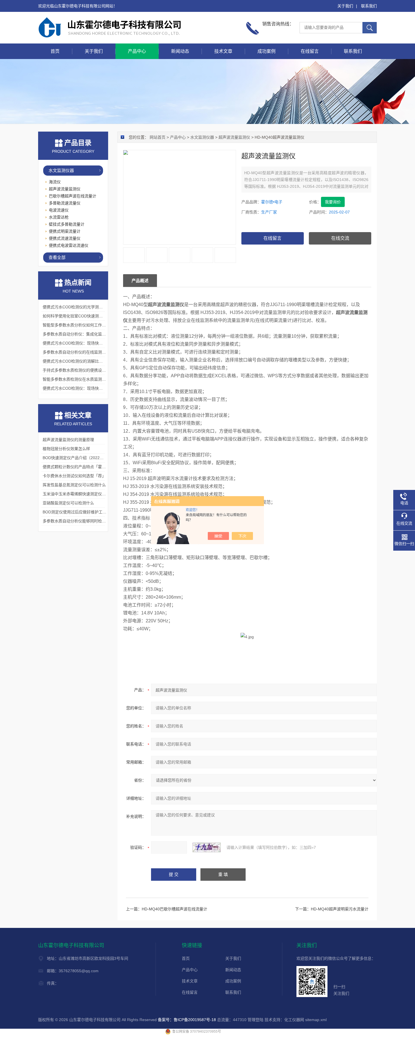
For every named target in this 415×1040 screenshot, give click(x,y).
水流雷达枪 (59, 217)
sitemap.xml (316, 1019)
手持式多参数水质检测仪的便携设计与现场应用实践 (88, 370)
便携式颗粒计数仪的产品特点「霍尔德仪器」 (82, 467)
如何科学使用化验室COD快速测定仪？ (77, 316)
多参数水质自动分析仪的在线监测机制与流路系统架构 (90, 352)
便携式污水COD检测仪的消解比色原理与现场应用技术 (90, 361)
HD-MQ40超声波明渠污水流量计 (339, 909)
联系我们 (369, 6)
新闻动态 (180, 51)
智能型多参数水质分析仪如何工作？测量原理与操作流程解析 (96, 325)
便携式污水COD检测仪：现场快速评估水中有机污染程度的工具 (98, 388)
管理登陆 (255, 1019)
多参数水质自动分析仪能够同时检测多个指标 (82, 521)
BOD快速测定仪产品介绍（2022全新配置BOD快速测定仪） (95, 457)
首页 (55, 51)
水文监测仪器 (202, 137)
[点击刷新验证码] (207, 847)
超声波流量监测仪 (234, 137)
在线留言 (310, 51)
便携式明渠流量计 (64, 231)
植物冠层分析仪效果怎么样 (66, 448)
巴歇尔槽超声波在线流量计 (72, 196)
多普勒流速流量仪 (64, 203)
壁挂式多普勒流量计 (66, 224)
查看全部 (57, 257)
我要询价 (333, 202)
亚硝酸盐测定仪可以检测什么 (68, 503)
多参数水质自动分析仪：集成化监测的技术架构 (84, 334)
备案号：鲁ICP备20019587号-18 (187, 1019)
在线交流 (340, 238)
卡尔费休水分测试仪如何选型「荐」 (74, 476)
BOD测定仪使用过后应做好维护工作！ (76, 512)
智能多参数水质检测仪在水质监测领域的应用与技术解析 (92, 379)
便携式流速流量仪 (64, 238)
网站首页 (157, 137)
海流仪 (55, 182)
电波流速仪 (59, 210)
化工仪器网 (294, 1019)
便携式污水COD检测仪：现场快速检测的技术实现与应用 (92, 343)
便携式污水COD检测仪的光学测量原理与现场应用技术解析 (94, 307)
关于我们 (345, 6)
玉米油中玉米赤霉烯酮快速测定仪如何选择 (80, 494)
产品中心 (137, 51)
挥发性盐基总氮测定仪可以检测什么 (74, 485)
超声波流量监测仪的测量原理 (68, 439)
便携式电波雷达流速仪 (68, 245)
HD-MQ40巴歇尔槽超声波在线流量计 (174, 909)
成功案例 (266, 51)
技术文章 (223, 51)
